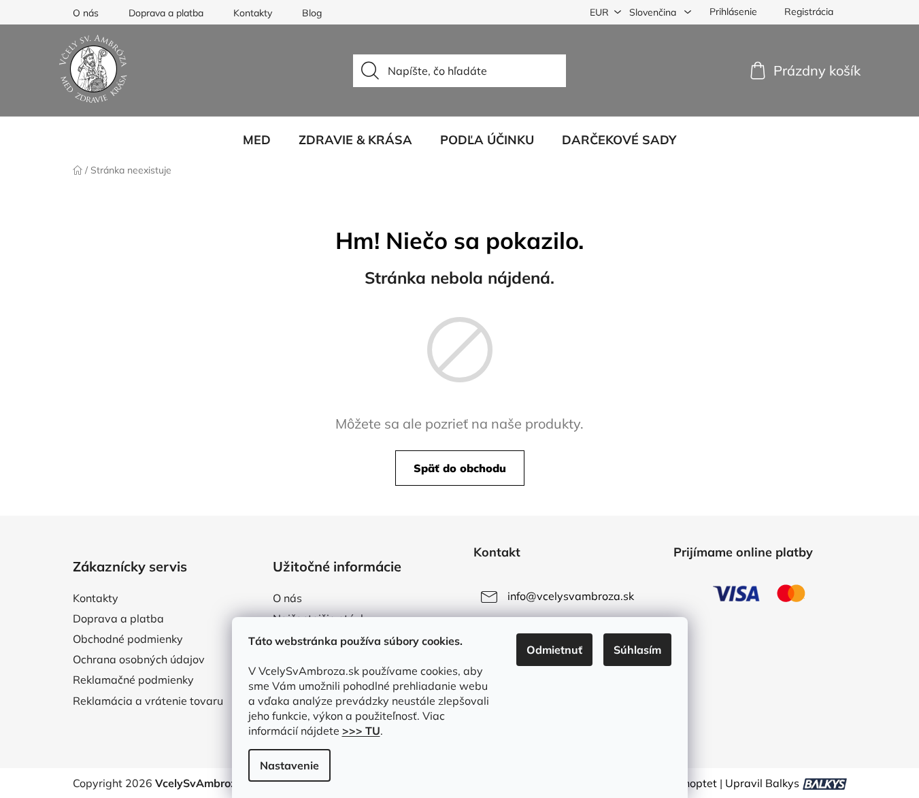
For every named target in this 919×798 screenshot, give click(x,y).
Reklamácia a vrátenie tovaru (148, 701)
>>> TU (361, 730)
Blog (312, 13)
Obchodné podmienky (128, 639)
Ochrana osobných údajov (139, 659)
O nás (86, 13)
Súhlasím (637, 649)
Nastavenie (289, 765)
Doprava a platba (166, 13)
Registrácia (808, 11)
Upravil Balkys (762, 783)
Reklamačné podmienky (133, 679)
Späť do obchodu (460, 468)
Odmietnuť (554, 649)
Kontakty (252, 13)
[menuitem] (256, 140)
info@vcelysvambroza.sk (570, 596)
